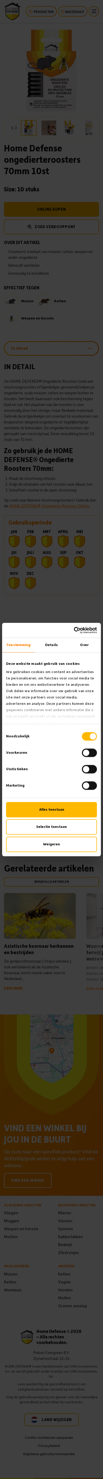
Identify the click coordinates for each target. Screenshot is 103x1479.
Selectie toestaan (51, 827)
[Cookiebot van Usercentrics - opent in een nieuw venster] (74, 630)
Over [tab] (84, 645)
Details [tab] (51, 645)
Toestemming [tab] (18, 645)
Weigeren (51, 844)
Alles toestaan (51, 809)
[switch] (89, 752)
